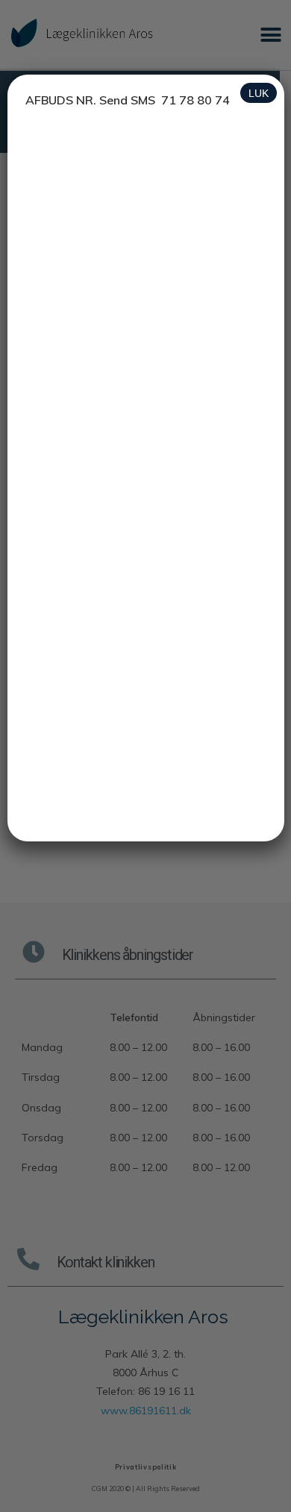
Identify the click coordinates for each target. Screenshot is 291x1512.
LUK (258, 93)
